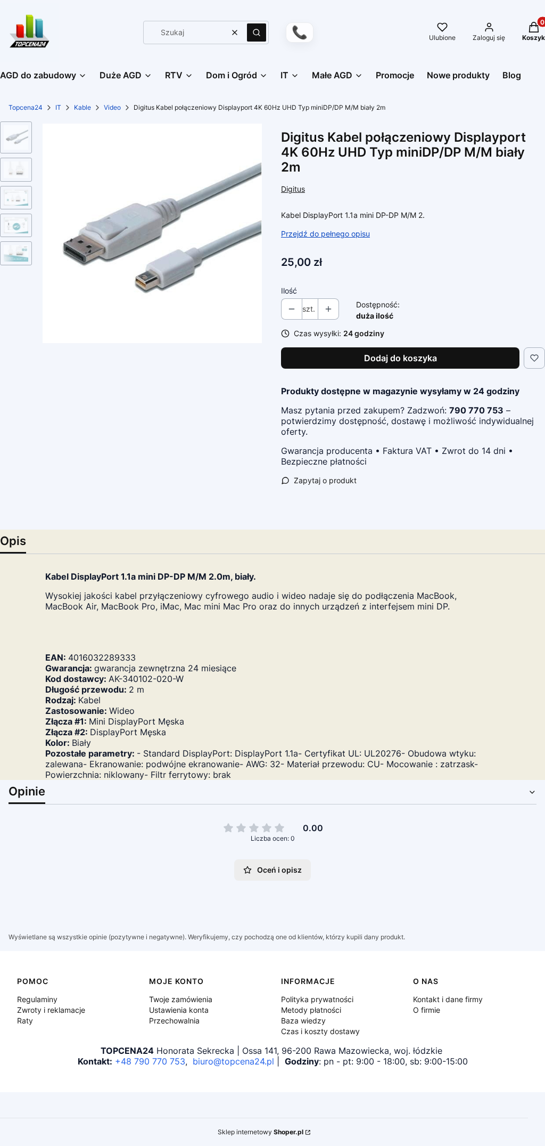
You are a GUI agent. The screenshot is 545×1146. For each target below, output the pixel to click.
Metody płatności (311, 1009)
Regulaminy (37, 999)
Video (112, 107)
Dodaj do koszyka (400, 358)
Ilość (289, 290)
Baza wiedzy (303, 1020)
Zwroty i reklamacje (51, 1009)
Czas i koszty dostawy (320, 1031)
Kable (82, 107)
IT (58, 107)
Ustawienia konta (179, 1009)
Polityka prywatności (317, 999)
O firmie (426, 1009)
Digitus (293, 188)
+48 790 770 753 (150, 1061)
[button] (256, 32)
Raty (25, 1020)
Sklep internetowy (260, 1132)
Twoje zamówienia (180, 999)
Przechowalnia (174, 1020)
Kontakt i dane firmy (448, 999)
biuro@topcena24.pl (233, 1061)
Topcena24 (26, 107)
